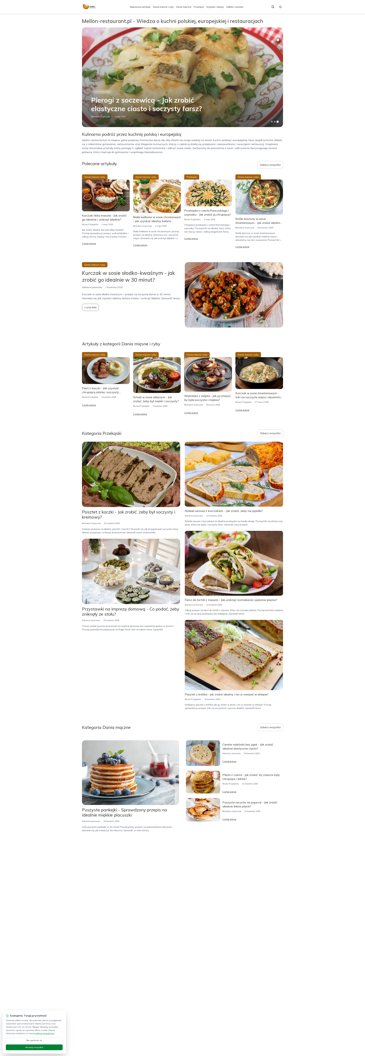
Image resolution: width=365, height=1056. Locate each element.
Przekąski (199, 6)
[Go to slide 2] (275, 122)
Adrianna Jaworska (91, 620)
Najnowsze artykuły (140, 6)
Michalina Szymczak (100, 116)
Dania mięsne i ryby (163, 6)
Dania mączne (183, 6)
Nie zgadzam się (34, 1040)
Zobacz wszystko (270, 164)
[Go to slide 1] (272, 122)
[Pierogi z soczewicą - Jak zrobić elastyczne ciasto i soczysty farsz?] (182, 77)
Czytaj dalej (90, 307)
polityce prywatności (44, 1033)
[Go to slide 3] (278, 122)
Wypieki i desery (215, 6)
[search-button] (272, 6)
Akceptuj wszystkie (34, 1047)
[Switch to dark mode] (280, 6)
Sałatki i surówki (234, 6)
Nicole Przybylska (90, 224)
